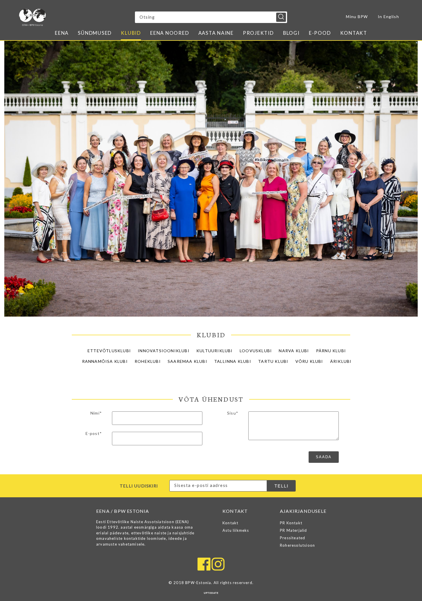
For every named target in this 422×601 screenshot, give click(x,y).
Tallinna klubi (232, 361)
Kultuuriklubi (214, 350)
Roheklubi (148, 361)
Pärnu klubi (331, 350)
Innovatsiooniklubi (163, 350)
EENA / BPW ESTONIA (69, 17)
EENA (62, 33)
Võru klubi (309, 361)
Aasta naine (216, 33)
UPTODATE (211, 593)
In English (388, 16)
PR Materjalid (293, 530)
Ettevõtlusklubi (109, 350)
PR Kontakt (291, 523)
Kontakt (353, 33)
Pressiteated (292, 537)
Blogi (291, 33)
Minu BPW (357, 16)
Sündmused (95, 33)
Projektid (258, 33)
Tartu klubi (273, 361)
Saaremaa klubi (187, 361)
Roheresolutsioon (297, 545)
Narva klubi (294, 350)
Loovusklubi (256, 350)
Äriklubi (341, 361)
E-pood (320, 33)
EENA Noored (169, 33)
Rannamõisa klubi (105, 361)
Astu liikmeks (235, 530)
